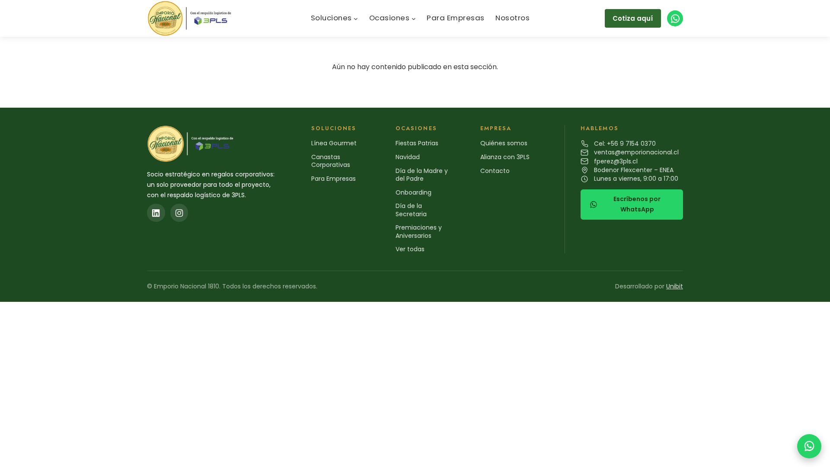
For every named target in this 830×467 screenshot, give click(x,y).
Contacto (495, 170)
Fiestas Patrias (417, 143)
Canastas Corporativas (330, 161)
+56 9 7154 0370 (631, 143)
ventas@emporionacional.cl (636, 152)
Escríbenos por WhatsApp (637, 204)
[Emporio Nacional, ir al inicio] (191, 18)
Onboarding (413, 192)
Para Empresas (333, 178)
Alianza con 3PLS (505, 157)
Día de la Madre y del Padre (422, 174)
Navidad (408, 157)
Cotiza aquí (633, 18)
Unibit (674, 286)
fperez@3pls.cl (616, 161)
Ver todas (410, 249)
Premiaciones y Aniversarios (419, 231)
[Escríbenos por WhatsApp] (809, 446)
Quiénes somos (503, 143)
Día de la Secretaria (411, 210)
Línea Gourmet (334, 143)
